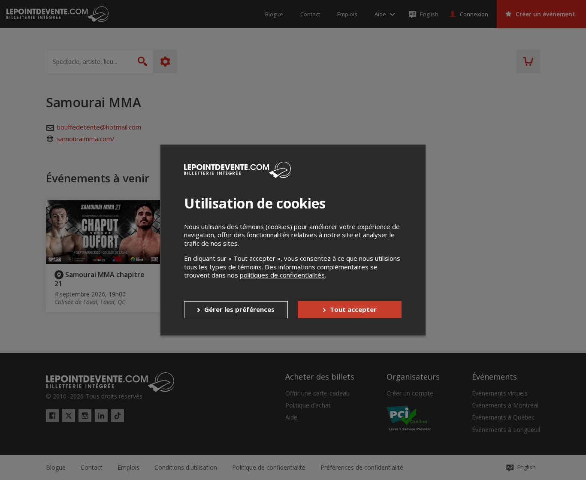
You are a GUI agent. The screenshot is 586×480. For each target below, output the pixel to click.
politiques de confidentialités (282, 275)
